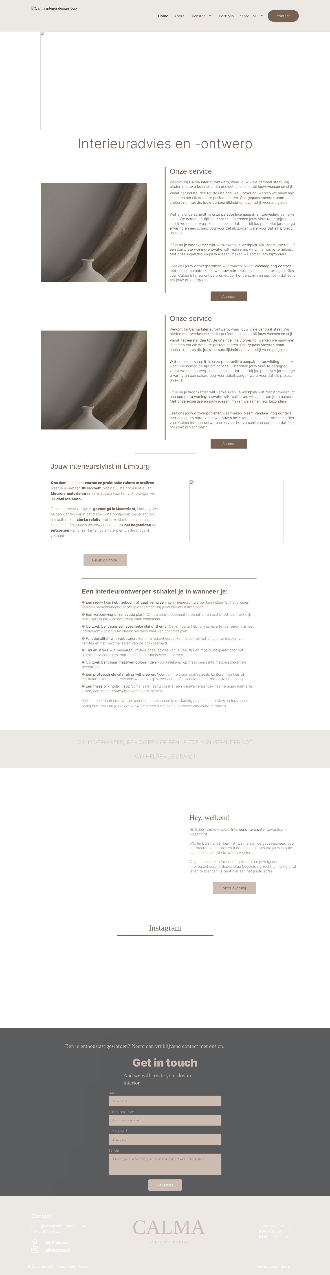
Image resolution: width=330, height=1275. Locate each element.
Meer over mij (234, 888)
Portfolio (226, 16)
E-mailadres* (118, 1131)
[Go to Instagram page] (35, 1249)
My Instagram (58, 1250)
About (179, 16)
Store (244, 16)
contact (283, 16)
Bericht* (115, 1150)
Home (163, 16)
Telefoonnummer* (122, 1112)
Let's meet (165, 1185)
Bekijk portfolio (105, 560)
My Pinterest (57, 1242)
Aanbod (228, 296)
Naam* (114, 1092)
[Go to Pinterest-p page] (35, 1242)
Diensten (198, 16)
